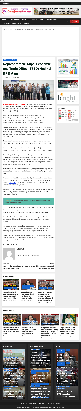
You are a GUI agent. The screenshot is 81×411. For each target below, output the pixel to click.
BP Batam (6, 59)
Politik (42, 19)
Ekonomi (34, 19)
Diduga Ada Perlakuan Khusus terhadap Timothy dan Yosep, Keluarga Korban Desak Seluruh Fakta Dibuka (45, 296)
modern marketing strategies (53, 409)
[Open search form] (67, 21)
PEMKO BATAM (17, 23)
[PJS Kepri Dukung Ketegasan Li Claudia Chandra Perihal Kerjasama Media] (28, 284)
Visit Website (22, 255)
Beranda (4, 19)
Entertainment (52, 19)
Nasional (33, 373)
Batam (14, 288)
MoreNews (52, 407)
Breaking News (15, 19)
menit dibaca (25, 409)
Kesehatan (6, 23)
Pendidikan (25, 19)
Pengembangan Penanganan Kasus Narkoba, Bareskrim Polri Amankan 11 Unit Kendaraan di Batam (40, 357)
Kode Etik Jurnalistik (26, 403)
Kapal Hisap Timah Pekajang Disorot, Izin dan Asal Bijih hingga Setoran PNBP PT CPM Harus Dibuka (40, 394)
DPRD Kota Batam (9, 357)
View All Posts (36, 255)
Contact (57, 403)
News (76, 21)
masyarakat (12, 182)
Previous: (15, 266)
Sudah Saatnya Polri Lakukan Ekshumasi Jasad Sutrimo (39, 378)
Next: (41, 266)
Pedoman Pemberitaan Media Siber (43, 403)
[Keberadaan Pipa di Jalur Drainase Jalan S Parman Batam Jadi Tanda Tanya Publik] (11, 284)
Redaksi (26, 23)
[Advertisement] (40, 43)
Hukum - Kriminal (35, 349)
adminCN (7, 77)
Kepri (32, 386)
